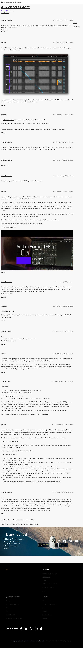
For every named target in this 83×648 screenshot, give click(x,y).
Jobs (44, 608)
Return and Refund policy (14, 618)
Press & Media (47, 614)
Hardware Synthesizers (50, 573)
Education (46, 611)
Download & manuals (12, 604)
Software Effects (48, 587)
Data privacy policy (64, 641)
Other (44, 591)
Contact (45, 618)
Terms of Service (18, 520)
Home (75, 23)
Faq (7, 611)
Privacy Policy (30, 520)
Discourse (12, 524)
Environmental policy (50, 604)
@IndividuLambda (8, 120)
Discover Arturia (48, 601)
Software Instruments (50, 584)
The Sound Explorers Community (11, 2)
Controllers (46, 577)
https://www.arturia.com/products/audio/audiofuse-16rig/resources (22, 223)
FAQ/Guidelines (6, 520)
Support (8, 608)
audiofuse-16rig (5, 13)
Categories (76, 26)
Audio (44, 580)
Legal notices (50, 641)
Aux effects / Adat (15, 7)
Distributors (10, 614)
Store (8, 601)
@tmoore (9, 123)
